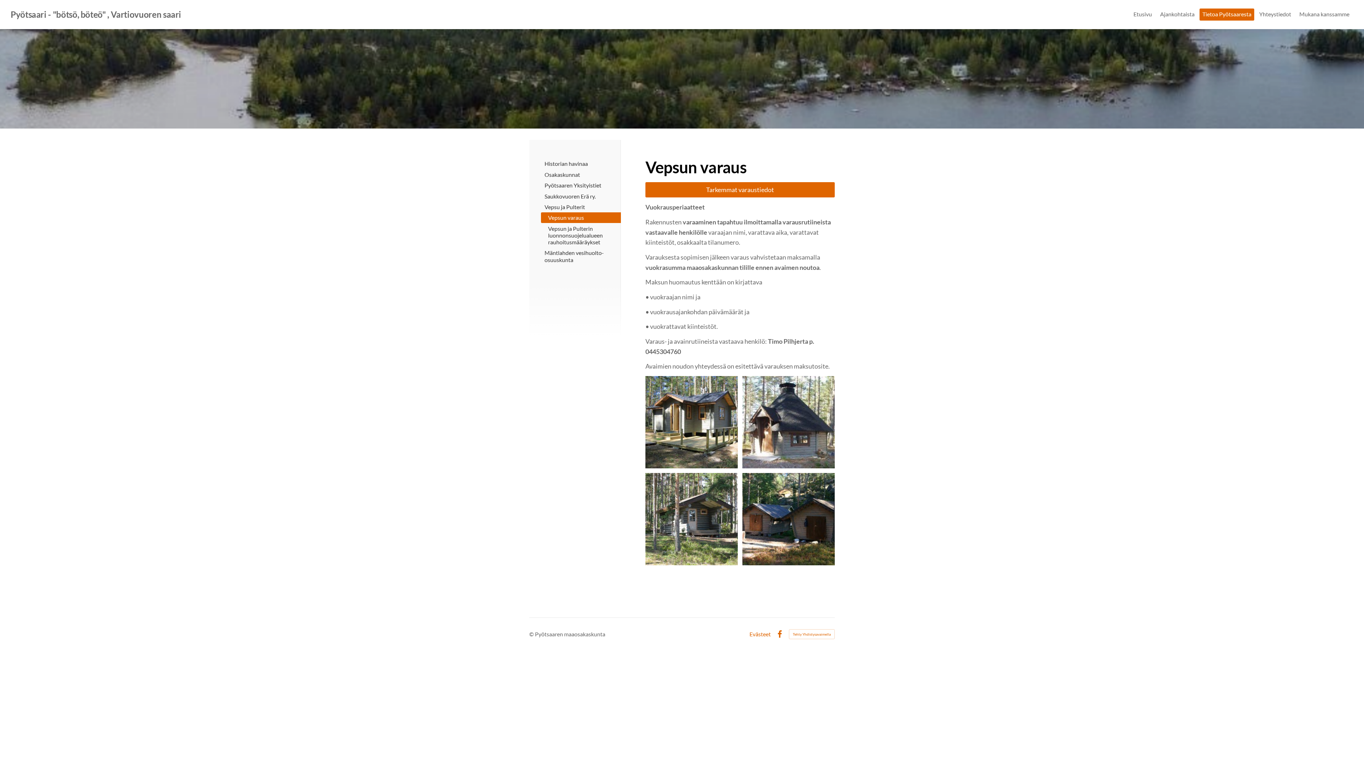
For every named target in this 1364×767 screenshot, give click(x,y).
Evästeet (760, 634)
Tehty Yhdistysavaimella (812, 634)
